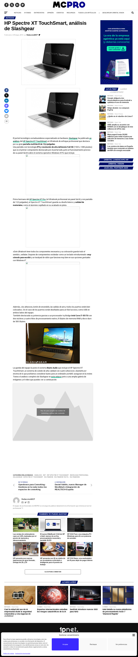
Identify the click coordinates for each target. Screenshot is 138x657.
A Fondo (27, 13)
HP (45, 475)
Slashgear (73, 138)
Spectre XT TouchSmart (33, 477)
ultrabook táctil (62, 477)
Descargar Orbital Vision (113, 13)
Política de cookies (8, 653)
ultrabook (49, 477)
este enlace (56, 377)
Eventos (60, 13)
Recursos (71, 13)
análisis (38, 475)
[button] (134, 635)
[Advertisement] (53, 458)
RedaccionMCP (32, 35)
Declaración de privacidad (22, 653)
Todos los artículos (87, 13)
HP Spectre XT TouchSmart (35, 141)
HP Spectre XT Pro (37, 199)
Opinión (50, 13)
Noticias (17, 13)
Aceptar (65, 644)
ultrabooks (75, 477)
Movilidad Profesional (80, 475)
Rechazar (93, 644)
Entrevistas (39, 13)
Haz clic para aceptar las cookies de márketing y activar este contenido (53, 412)
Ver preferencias (121, 644)
